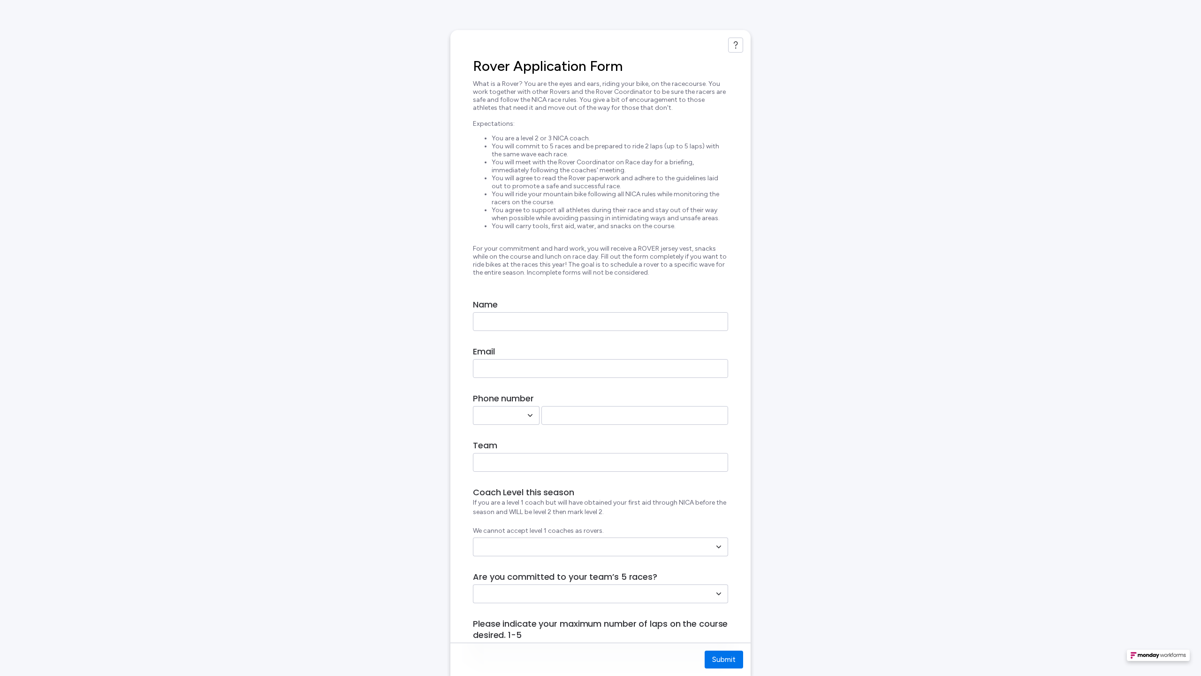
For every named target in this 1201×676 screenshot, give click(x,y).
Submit (724, 659)
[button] (1158, 658)
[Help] (735, 45)
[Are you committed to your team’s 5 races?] (718, 593)
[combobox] (496, 415)
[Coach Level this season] (718, 546)
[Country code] (530, 415)
